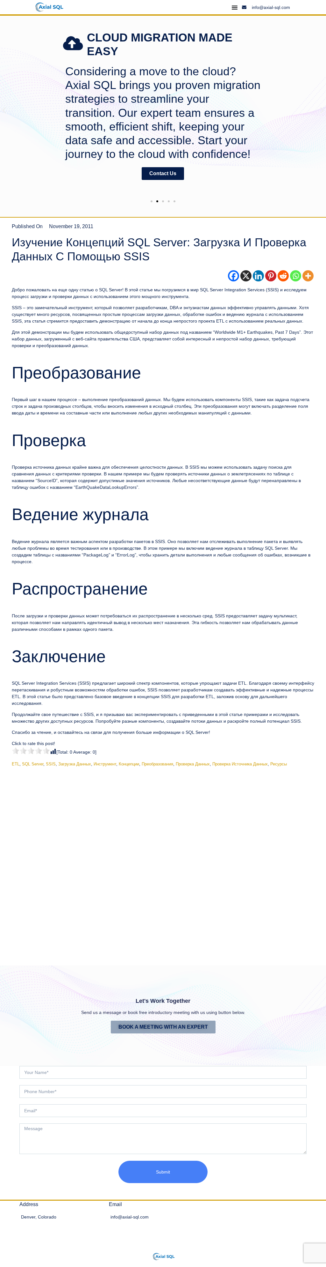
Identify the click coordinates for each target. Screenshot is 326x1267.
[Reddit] (283, 275)
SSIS (51, 764)
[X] (246, 275)
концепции (129, 764)
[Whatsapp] (295, 275)
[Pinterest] (270, 275)
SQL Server (32, 764)
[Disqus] (163, 861)
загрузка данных (74, 764)
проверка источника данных (240, 764)
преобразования (157, 764)
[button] (4, 110)
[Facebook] (233, 275)
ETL (15, 764)
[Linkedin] (258, 275)
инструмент (105, 764)
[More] (308, 275)
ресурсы (278, 764)
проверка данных (193, 764)
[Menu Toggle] (234, 7)
